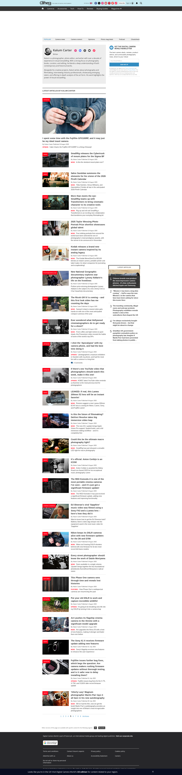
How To (81, 8)
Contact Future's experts (75, 751)
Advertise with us (49, 756)
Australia (102, 728)
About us (70, 756)
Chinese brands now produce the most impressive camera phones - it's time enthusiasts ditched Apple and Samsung (124, 282)
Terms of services (129, 68)
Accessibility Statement (99, 756)
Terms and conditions (50, 751)
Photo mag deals (107, 39)
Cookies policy (120, 751)
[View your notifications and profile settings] (137, 3)
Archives (85, 716)
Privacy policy (95, 751)
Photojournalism (49, 273)
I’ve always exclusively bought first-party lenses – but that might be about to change (125, 323)
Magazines (115, 8)
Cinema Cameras (49, 506)
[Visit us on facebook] (95, 3)
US (95, 728)
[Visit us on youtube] (106, 3)
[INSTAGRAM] (75, 50)
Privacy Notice (131, 70)
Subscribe (122, 3)
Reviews (90, 8)
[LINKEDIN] (80, 50)
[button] (141, 3)
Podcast (122, 39)
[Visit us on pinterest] (109, 3)
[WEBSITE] (84, 50)
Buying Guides (102, 8)
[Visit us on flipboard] (112, 3)
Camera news (60, 39)
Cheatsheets (135, 39)
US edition (82, 772)
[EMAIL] (89, 50)
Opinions (91, 39)
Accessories (62, 8)
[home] (43, 8)
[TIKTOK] (94, 50)
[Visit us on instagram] (102, 3)
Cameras (50, 8)
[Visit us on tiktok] (116, 3)
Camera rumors (76, 39)
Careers (117, 756)
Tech (72, 8)
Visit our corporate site (124, 736)
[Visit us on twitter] (99, 3)
